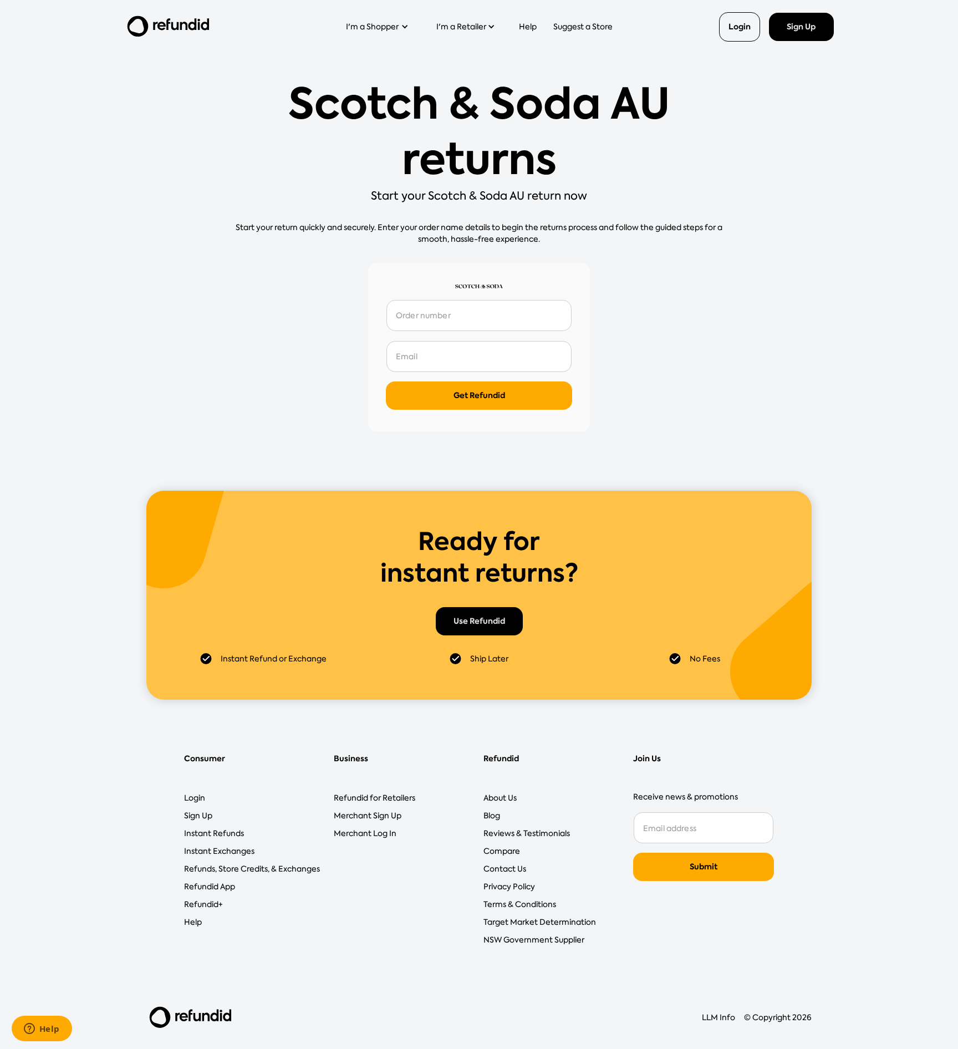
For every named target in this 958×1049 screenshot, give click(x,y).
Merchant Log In (365, 833)
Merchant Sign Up (367, 816)
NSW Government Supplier (533, 940)
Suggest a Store (583, 27)
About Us (500, 798)
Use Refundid (479, 621)
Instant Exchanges (219, 851)
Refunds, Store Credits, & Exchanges (252, 869)
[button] (381, 26)
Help (528, 27)
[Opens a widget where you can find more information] (41, 1029)
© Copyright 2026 (778, 1017)
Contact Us (504, 869)
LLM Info (718, 1017)
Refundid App (209, 887)
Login (739, 26)
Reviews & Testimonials (526, 833)
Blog (491, 816)
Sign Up (801, 26)
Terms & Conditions (519, 904)
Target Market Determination (539, 922)
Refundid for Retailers (374, 798)
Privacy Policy (509, 887)
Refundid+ (203, 904)
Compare (501, 851)
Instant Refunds (214, 833)
